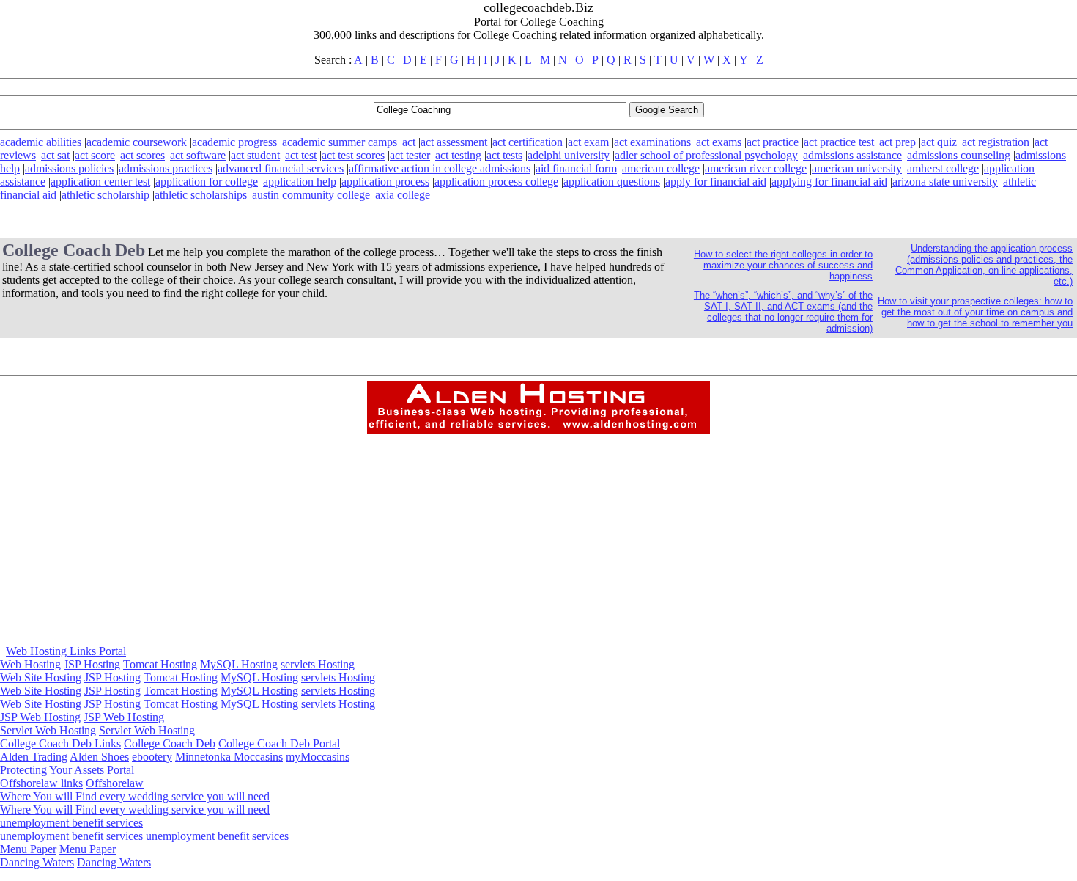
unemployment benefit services (71, 822)
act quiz (939, 142)
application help (299, 181)
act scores (142, 155)
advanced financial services (281, 168)
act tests (504, 155)
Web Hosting (30, 664)
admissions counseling (958, 155)
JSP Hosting (92, 664)
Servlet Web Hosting (48, 730)
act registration (995, 142)
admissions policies (69, 168)
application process (385, 181)
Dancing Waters (37, 862)
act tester (410, 155)
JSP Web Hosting (40, 717)
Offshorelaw (115, 783)
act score (95, 155)
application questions (611, 181)
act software (198, 155)
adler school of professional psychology (706, 155)
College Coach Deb (169, 743)
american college (661, 168)
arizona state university (945, 181)
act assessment (454, 142)
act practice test (839, 142)
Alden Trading (33, 756)
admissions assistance (852, 155)
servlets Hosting (318, 664)
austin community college (311, 195)
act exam (588, 142)
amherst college (943, 168)
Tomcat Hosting (160, 664)
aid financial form (576, 168)
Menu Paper (28, 849)
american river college (756, 168)
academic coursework (136, 142)
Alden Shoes (99, 756)
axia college (402, 195)
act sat (55, 155)
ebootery (152, 756)
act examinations (652, 142)
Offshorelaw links (41, 783)
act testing (458, 155)
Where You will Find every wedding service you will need (135, 796)
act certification (527, 142)
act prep (897, 142)
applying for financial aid (829, 181)
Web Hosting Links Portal (66, 651)
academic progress (234, 142)
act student (255, 155)
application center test (100, 181)
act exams (718, 142)
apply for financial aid (715, 181)
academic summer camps (339, 142)
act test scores (353, 155)
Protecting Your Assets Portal (67, 770)
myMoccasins (317, 756)
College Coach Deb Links (60, 743)
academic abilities (40, 142)
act (408, 142)
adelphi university (569, 155)
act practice (773, 142)
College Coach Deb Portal (279, 743)
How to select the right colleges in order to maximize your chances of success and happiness (783, 265)
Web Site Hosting (40, 677)
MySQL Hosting (239, 664)
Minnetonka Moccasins (229, 756)
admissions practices (165, 168)
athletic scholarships (201, 195)
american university (857, 168)
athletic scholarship (105, 195)
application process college (496, 181)
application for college (206, 181)
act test (301, 155)
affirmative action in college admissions (439, 168)
